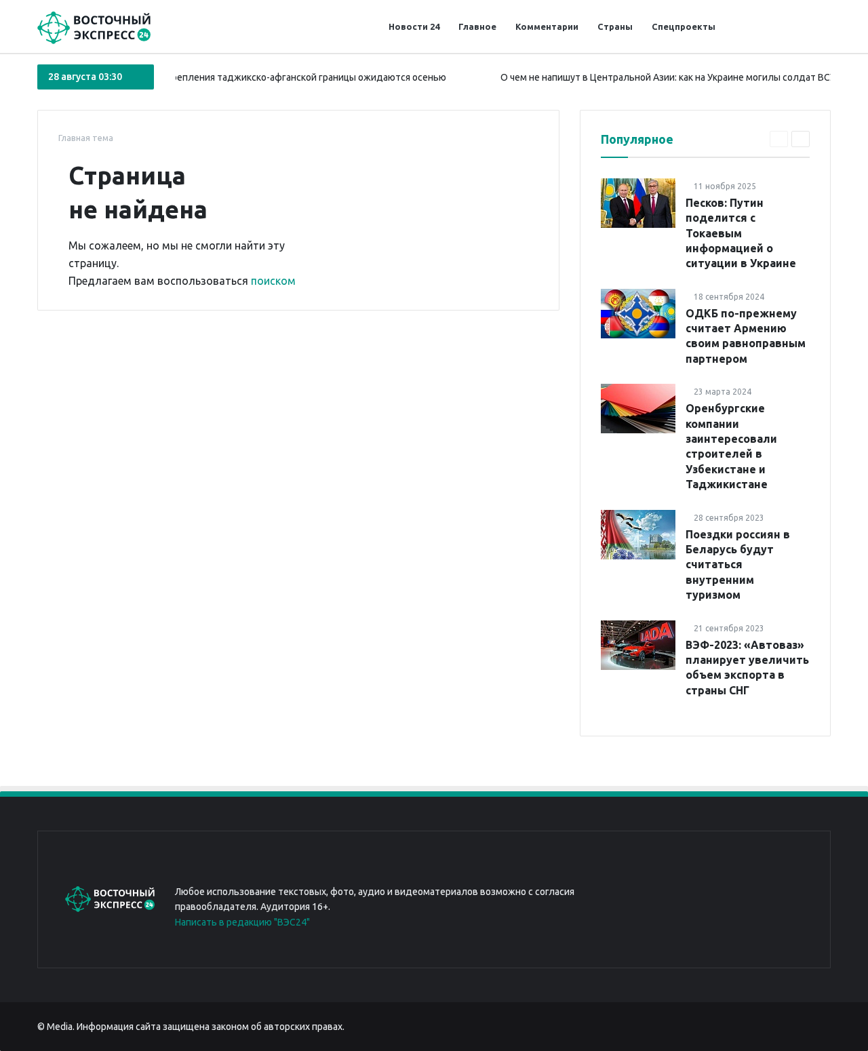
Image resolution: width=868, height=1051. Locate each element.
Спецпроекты (683, 26)
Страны (615, 26)
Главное (477, 26)
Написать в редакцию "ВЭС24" (242, 922)
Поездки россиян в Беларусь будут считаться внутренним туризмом (738, 564)
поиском (273, 281)
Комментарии (546, 26)
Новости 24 (414, 26)
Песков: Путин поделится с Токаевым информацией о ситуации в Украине (741, 233)
